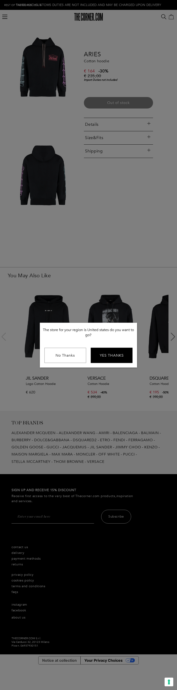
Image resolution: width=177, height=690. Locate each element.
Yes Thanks (112, 355)
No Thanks (65, 355)
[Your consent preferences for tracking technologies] (169, 682)
